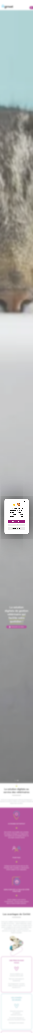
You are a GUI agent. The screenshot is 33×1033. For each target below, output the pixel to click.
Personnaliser (16, 529)
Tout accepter (16, 521)
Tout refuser (16, 525)
